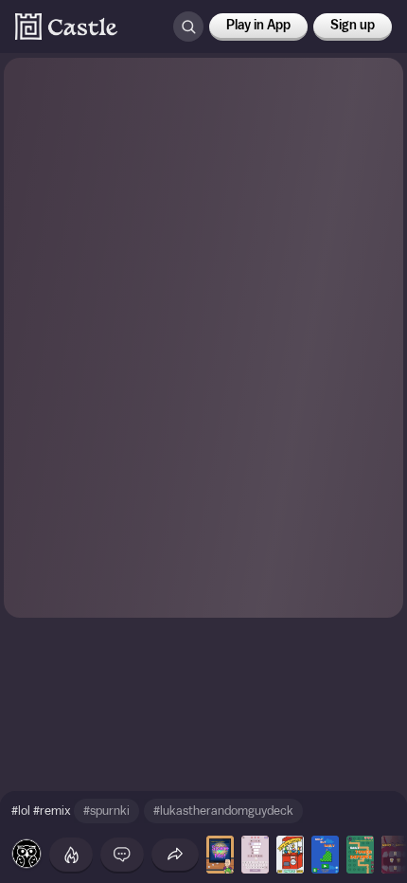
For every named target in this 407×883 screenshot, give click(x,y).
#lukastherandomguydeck (223, 810)
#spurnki (106, 810)
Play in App (258, 25)
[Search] (188, 26)
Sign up (352, 25)
